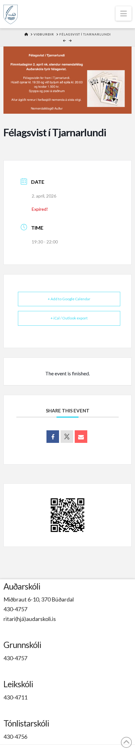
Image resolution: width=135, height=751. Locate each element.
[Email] (81, 436)
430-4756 (15, 736)
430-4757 (15, 609)
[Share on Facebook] (52, 436)
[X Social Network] (67, 436)
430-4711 (15, 697)
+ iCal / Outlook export (69, 318)
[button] (124, 13)
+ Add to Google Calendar (69, 299)
